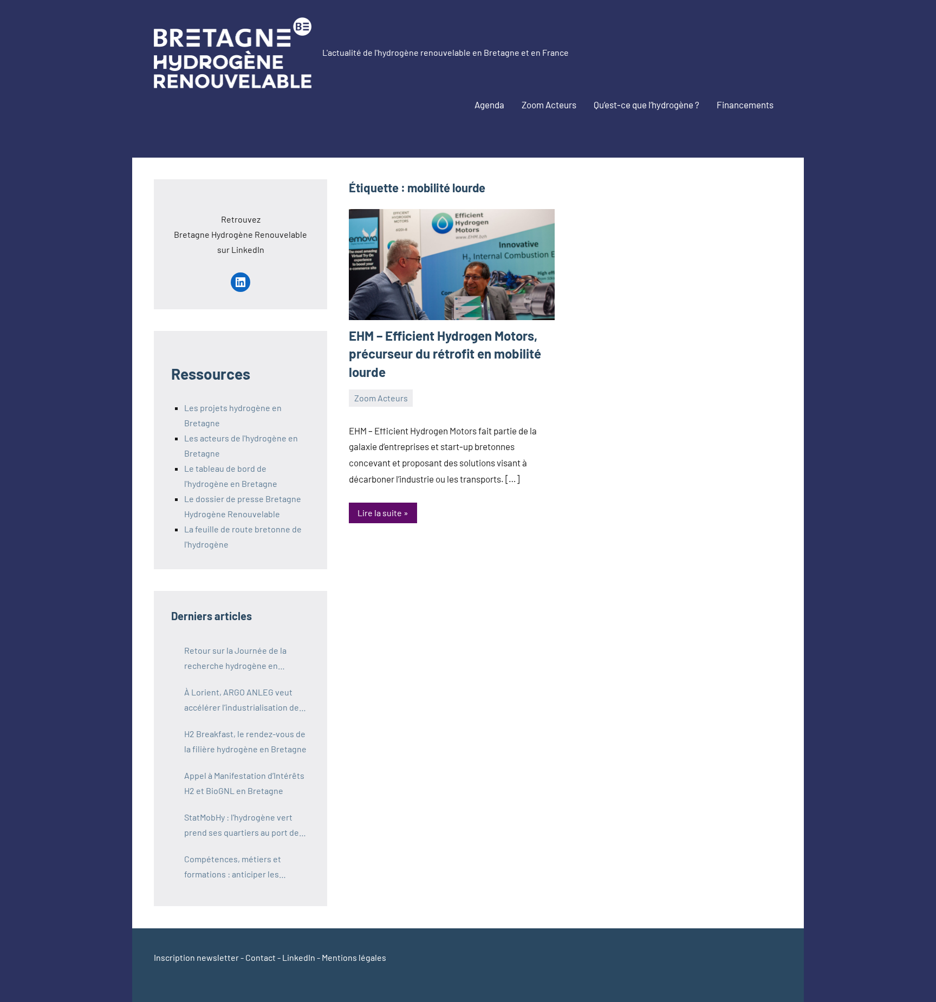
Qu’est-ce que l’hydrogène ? (646, 104)
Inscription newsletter (196, 957)
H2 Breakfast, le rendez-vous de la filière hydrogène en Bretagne (245, 741)
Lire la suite (380, 512)
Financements (745, 104)
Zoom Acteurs (549, 104)
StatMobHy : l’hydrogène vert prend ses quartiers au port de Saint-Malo (241, 826)
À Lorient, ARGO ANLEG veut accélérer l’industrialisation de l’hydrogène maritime (241, 701)
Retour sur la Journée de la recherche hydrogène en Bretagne (235, 659)
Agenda (489, 104)
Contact (260, 957)
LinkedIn (298, 957)
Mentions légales (354, 957)
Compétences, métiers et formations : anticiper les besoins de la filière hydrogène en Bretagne (242, 868)
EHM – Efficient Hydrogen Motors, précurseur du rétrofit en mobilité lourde (445, 354)
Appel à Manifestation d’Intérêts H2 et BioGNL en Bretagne (244, 783)
